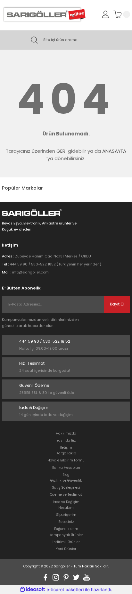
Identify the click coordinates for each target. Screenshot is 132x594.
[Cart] (121, 14)
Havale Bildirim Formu (66, 460)
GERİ (61, 151)
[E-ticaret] (65, 589)
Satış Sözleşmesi (66, 487)
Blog (66, 474)
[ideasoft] (32, 589)
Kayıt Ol (117, 304)
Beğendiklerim (66, 528)
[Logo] (44, 14)
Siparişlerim (66, 514)
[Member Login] (105, 14)
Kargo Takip (66, 453)
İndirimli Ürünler (66, 542)
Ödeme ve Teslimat (66, 494)
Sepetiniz (66, 521)
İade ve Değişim (66, 502)
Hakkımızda (66, 433)
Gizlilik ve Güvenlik (66, 480)
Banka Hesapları (66, 467)
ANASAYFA (114, 151)
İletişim (66, 447)
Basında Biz (66, 440)
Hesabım (66, 507)
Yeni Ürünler (66, 549)
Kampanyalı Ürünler (66, 535)
